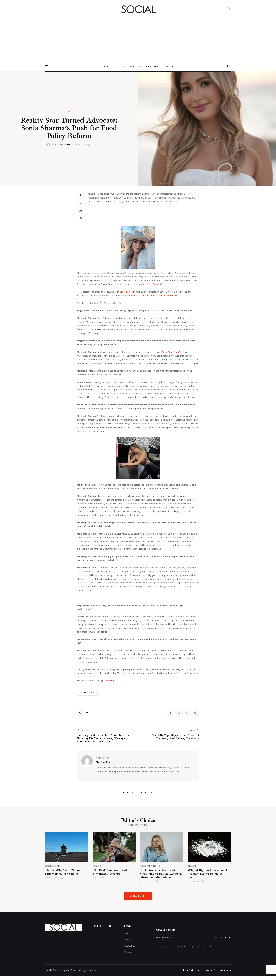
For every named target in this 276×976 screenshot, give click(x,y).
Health (97, 866)
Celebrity (146, 866)
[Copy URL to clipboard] (80, 218)
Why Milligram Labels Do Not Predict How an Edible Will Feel (209, 873)
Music (156, 866)
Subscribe (224, 937)
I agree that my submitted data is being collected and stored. (185, 947)
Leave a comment (136, 792)
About (127, 933)
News (69, 111)
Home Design (52, 866)
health (192, 866)
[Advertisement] (138, 36)
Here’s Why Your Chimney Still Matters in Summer (64, 872)
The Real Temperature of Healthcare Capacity (110, 872)
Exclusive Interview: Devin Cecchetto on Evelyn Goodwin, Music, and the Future (161, 873)
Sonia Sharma (87, 693)
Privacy (127, 952)
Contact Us (129, 945)
